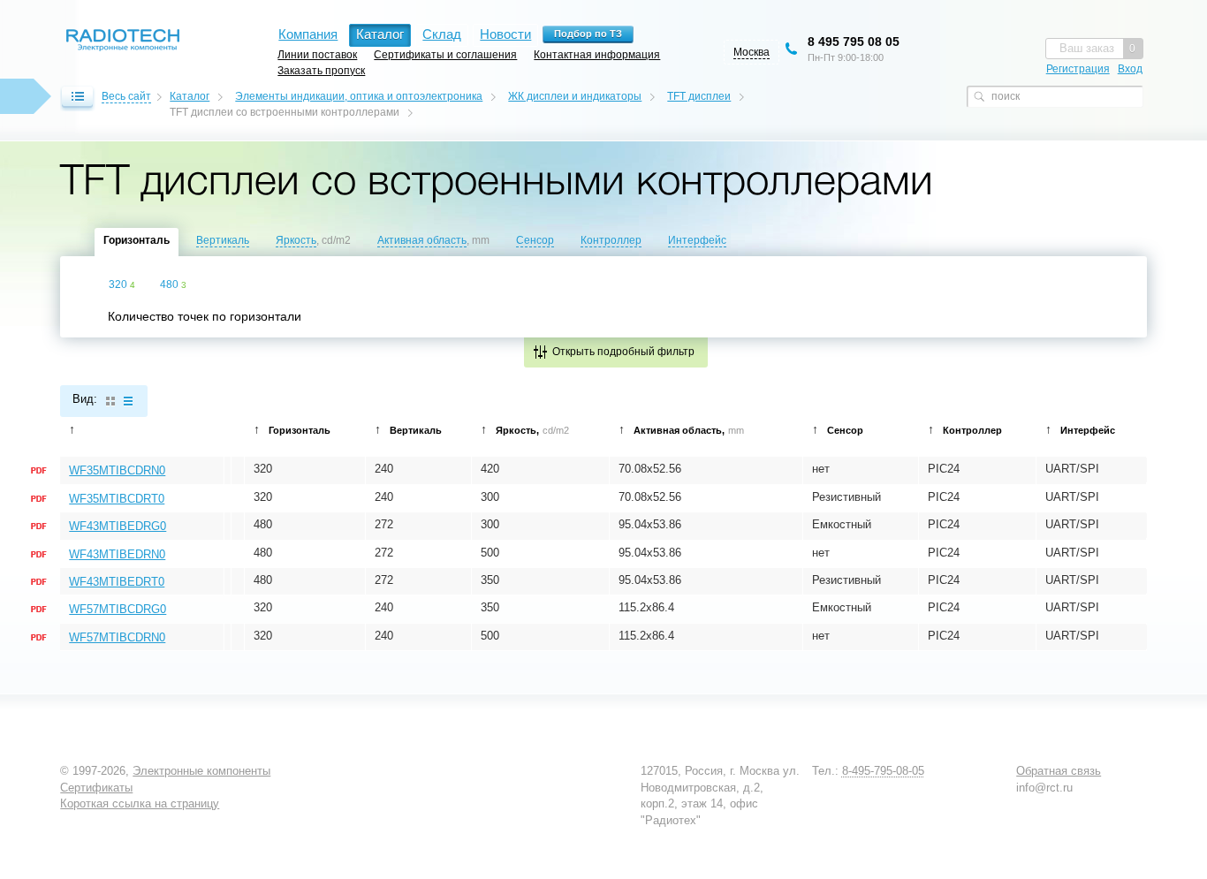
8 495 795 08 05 (854, 41)
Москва (751, 52)
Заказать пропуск (321, 70)
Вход (1130, 69)
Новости (505, 34)
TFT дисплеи (699, 96)
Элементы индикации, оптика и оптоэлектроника (358, 96)
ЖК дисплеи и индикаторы (574, 96)
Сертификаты (96, 787)
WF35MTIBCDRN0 (117, 470)
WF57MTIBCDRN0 (117, 637)
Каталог (189, 96)
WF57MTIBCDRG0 (117, 609)
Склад (441, 34)
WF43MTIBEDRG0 (117, 526)
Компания (308, 34)
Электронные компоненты (201, 770)
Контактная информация (597, 54)
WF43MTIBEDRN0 (117, 554)
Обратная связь (1058, 770)
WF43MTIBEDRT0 (116, 581)
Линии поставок (317, 54)
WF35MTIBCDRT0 (116, 498)
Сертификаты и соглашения (445, 54)
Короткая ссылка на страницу (139, 803)
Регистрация (1078, 69)
